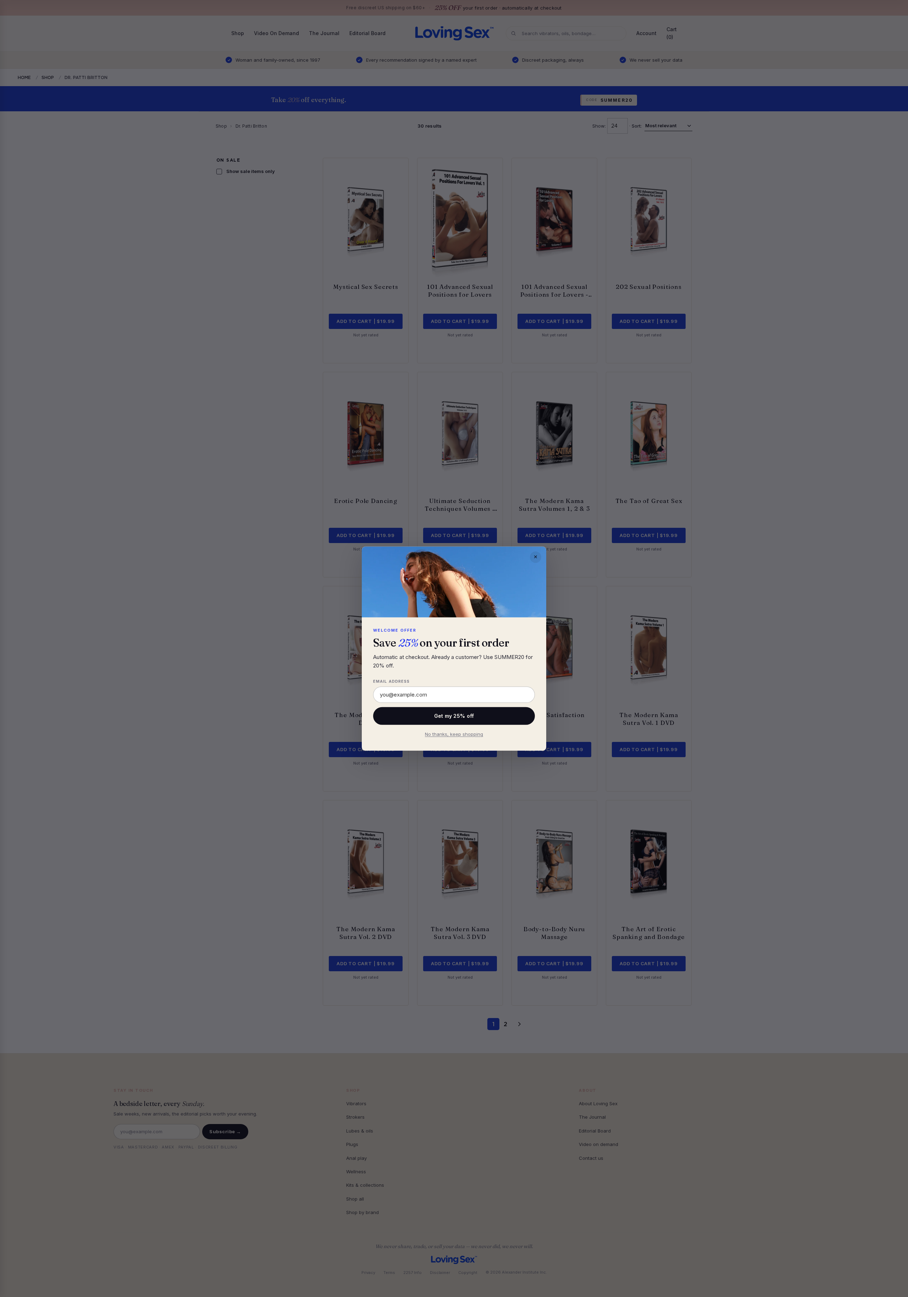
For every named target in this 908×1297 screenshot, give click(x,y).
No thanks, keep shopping (454, 734)
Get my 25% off (454, 716)
